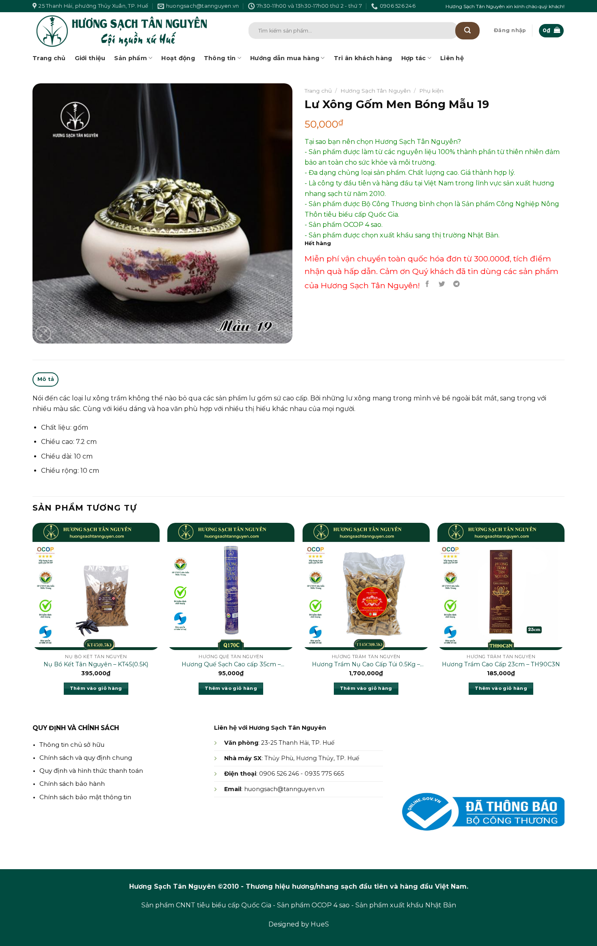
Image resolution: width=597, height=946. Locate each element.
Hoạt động (178, 58)
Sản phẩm (130, 58)
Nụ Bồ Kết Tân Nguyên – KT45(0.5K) (95, 664)
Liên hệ (452, 58)
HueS (320, 924)
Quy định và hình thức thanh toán (91, 770)
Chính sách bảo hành (72, 783)
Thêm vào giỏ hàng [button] (96, 688)
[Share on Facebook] (427, 284)
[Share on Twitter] (442, 284)
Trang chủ (49, 58)
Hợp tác (413, 58)
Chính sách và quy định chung (85, 757)
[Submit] (467, 30)
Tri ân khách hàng (363, 58)
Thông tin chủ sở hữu (71, 744)
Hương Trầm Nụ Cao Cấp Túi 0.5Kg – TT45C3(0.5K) (366, 665)
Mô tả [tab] (45, 379)
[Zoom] (43, 334)
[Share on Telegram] (456, 284)
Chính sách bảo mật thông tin (85, 797)
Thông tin (220, 58)
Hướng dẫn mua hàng (284, 58)
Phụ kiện (431, 90)
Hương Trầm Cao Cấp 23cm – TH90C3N (501, 664)
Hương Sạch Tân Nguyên (375, 90)
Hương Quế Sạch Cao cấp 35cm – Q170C (231, 665)
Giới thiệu (90, 58)
